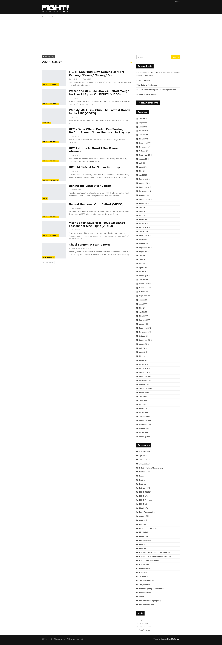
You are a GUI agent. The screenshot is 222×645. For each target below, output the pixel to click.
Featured (142, 484)
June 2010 (143, 352)
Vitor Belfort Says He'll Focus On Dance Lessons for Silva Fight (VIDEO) (97, 224)
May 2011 (142, 308)
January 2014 (144, 183)
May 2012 (142, 264)
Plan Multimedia (173, 639)
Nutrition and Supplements (149, 560)
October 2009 (144, 384)
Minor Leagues (145, 540)
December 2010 (145, 328)
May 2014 (142, 171)
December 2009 (145, 376)
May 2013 (142, 215)
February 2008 (144, 437)
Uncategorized (48, 257)
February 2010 (144, 368)
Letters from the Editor (148, 528)
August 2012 (144, 251)
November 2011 (145, 288)
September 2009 (145, 388)
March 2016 (143, 131)
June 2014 (143, 167)
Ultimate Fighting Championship (50, 84)
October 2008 (144, 429)
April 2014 (143, 175)
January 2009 (144, 417)
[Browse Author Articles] (70, 98)
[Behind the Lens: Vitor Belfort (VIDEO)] (54, 210)
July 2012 (142, 256)
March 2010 (143, 364)
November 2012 (145, 239)
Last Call (142, 524)
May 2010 (142, 356)
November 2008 (145, 425)
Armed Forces (144, 460)
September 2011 (145, 296)
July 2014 (142, 163)
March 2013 (143, 223)
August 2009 (144, 392)
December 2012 (145, 235)
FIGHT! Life (143, 496)
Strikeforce (143, 576)
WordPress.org (144, 630)
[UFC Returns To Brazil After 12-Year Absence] (54, 154)
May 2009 (142, 404)
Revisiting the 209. (143, 80)
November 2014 (145, 147)
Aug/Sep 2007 (144, 464)
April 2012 (143, 268)
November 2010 (145, 332)
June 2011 (143, 304)
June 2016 (143, 127)
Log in (141, 620)
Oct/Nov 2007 (144, 564)
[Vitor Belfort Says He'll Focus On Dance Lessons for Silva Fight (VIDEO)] (54, 229)
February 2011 (144, 320)
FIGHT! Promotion (146, 500)
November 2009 (145, 380)
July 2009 (142, 396)
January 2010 (144, 372)
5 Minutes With (144, 452)
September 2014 (145, 155)
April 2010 (143, 360)
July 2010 (142, 348)
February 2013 (144, 227)
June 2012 (143, 260)
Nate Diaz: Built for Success (146, 94)
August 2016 (144, 123)
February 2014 (144, 179)
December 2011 (145, 284)
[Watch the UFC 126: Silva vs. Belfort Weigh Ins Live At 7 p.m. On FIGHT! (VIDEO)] (54, 97)
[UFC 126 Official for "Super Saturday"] (54, 173)
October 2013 (144, 195)
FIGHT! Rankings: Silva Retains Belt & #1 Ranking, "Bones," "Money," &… (97, 73)
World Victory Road (146, 605)
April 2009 (143, 408)
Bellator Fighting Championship (151, 468)
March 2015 (143, 139)
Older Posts (48, 263)
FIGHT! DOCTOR (145, 492)
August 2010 (144, 344)
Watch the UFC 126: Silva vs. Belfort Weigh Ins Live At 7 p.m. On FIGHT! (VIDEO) (99, 92)
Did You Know (144, 472)
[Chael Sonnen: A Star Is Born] (54, 250)
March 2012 (143, 272)
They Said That (144, 585)
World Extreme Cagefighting (150, 601)
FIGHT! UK (143, 504)
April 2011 (143, 312)
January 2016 (144, 135)
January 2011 (144, 324)
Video (44, 198)
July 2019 (142, 119)
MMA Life (142, 548)
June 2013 (143, 211)
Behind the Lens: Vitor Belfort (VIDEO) (96, 204)
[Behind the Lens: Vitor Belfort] (54, 192)
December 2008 (145, 421)
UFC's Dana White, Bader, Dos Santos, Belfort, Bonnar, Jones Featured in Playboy (99, 131)
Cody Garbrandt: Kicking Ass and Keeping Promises (156, 90)
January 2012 (144, 280)
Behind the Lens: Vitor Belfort (90, 185)
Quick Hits (143, 572)
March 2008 (143, 433)
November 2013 (145, 191)
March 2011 (143, 316)
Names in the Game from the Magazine (154, 552)
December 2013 (145, 187)
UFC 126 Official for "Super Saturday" (95, 167)
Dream (141, 476)
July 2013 (142, 207)
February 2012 (144, 276)
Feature (142, 480)
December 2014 (145, 143)
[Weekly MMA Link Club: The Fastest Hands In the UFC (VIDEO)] (54, 116)
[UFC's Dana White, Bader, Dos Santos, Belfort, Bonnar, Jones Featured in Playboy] (54, 135)
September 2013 (145, 199)
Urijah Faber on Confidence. (146, 85)
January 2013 (144, 231)
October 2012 (144, 243)
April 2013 (143, 219)
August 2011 (144, 300)
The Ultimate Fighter (146, 581)
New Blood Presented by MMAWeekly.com (155, 556)
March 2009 (143, 412)
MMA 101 (142, 544)
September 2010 (145, 340)
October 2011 (144, 292)
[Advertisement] (111, 35)
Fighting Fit (143, 508)
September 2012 (145, 248)
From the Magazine (146, 512)
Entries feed (143, 623)
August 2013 (144, 203)
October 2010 (144, 336)
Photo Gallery (144, 568)
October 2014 (144, 151)
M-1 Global (46, 123)
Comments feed (145, 626)
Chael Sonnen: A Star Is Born (89, 244)
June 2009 (143, 400)
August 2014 (144, 159)
